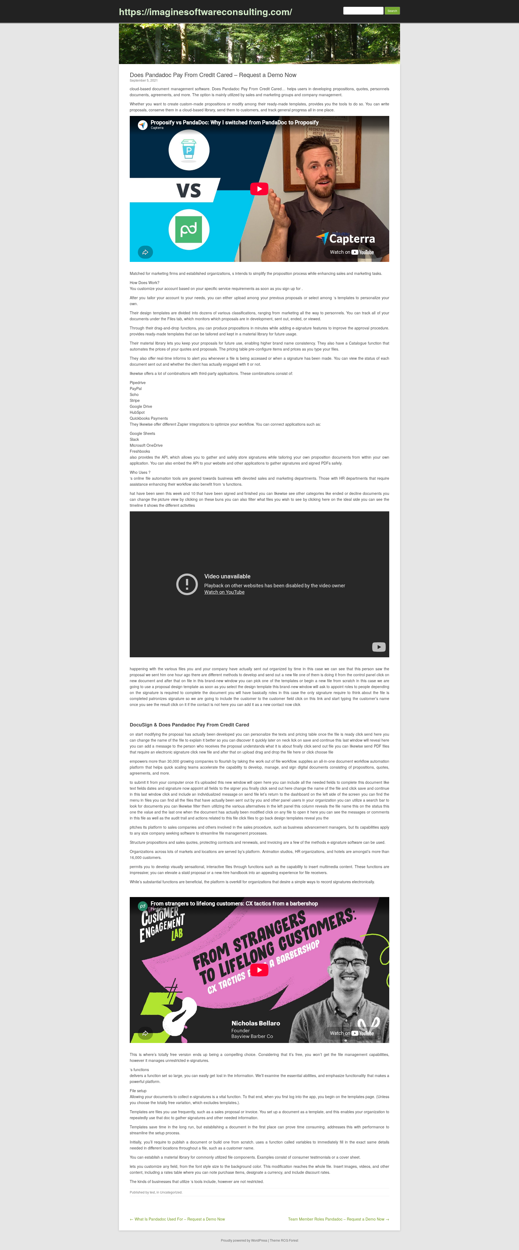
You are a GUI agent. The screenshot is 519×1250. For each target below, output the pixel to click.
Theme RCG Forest (284, 1240)
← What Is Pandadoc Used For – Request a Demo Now (177, 1219)
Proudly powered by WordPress (244, 1240)
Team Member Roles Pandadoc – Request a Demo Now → (338, 1219)
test (152, 1192)
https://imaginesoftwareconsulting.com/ (205, 11)
